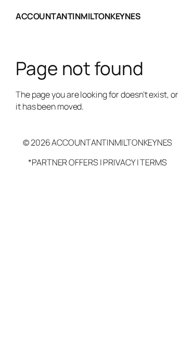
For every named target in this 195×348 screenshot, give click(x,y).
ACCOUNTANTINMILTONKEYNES (78, 16)
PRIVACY (119, 162)
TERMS (153, 162)
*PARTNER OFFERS (63, 162)
